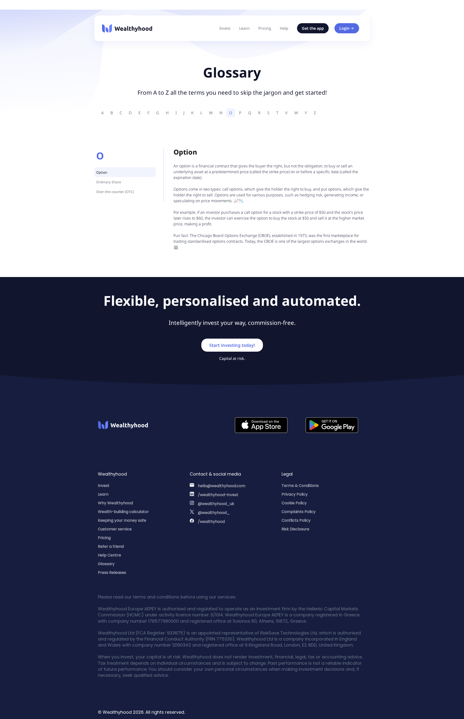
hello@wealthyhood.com (221, 486)
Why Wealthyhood (115, 503)
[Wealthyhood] (127, 28)
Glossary (106, 564)
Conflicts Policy (296, 520)
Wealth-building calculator (123, 511)
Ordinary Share (108, 182)
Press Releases (112, 572)
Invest (225, 28)
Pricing (264, 28)
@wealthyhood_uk (216, 503)
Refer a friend (111, 546)
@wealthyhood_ (214, 512)
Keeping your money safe (122, 520)
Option (101, 172)
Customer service (115, 529)
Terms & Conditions (300, 485)
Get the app (313, 28)
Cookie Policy (294, 503)
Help (284, 28)
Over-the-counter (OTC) (115, 191)
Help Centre (109, 555)
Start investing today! (232, 345)
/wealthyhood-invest (218, 495)
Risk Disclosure (295, 529)
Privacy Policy (295, 494)
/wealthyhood (211, 521)
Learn (244, 28)
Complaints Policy (299, 511)
